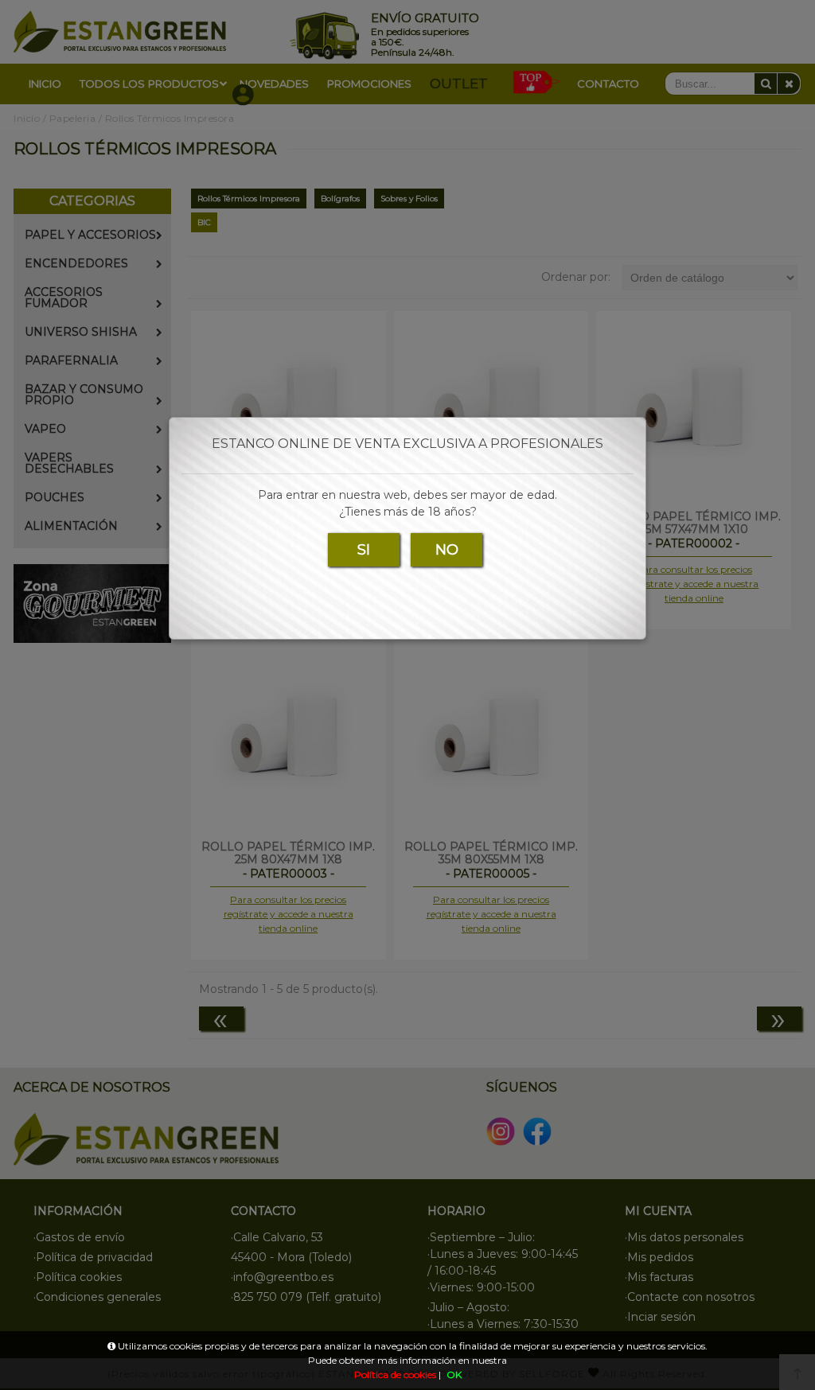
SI (363, 550)
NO (446, 550)
